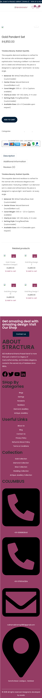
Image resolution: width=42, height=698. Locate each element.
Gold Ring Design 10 (10, 292)
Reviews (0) (9, 167)
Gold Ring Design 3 (31, 263)
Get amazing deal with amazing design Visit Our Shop (20, 324)
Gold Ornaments (17, 131)
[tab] (21, 156)
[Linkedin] (23, 374)
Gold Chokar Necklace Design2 (10, 263)
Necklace (28, 131)
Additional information (14, 161)
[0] (33, 7)
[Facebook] (5, 374)
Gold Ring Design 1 (31, 291)
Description (9, 155)
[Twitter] (11, 374)
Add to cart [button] (11, 271)
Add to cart (9, 120)
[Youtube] (17, 374)
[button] (9, 125)
